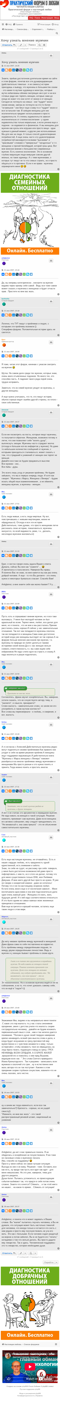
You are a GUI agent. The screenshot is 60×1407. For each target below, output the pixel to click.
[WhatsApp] (24, 70)
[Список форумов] (30, 4)
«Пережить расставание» (30, 14)
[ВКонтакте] (3, 70)
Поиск (37, 18)
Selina (4, 722)
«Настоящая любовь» (30, 12)
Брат (3, 339)
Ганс (3, 835)
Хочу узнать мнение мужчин (24, 40)
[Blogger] (6, 70)
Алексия (5, 410)
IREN (3, 592)
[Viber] (20, 70)
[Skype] (27, 70)
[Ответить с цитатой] (51, 55)
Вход (56, 18)
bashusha (5, 299)
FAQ (31, 18)
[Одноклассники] (10, 70)
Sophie (4, 775)
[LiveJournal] (17, 70)
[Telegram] (31, 70)
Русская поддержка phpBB (30, 1389)
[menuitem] (8, 24)
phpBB (24, 1386)
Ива (3, 492)
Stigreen (5, 917)
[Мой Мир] (13, 70)
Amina (4, 1127)
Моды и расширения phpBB (30, 1393)
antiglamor (6, 258)
